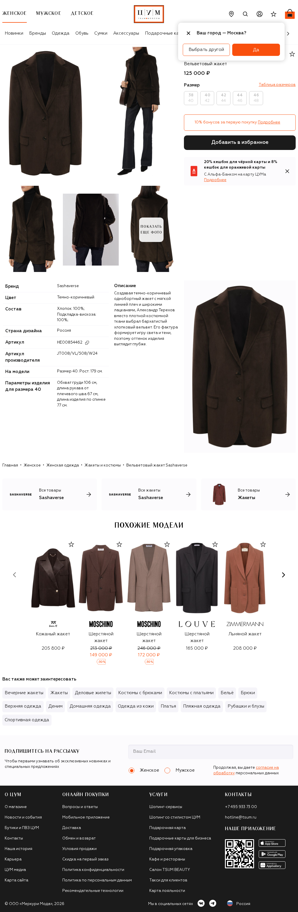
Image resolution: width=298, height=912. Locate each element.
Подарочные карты (166, 33)
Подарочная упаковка (170, 849)
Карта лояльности (167, 891)
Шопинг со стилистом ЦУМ (174, 817)
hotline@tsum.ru (240, 817)
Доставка (71, 828)
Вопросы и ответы (80, 807)
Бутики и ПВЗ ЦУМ (22, 828)
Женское (32, 465)
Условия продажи (79, 849)
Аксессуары (126, 33)
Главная (10, 465)
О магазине (16, 807)
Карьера (13, 859)
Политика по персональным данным (97, 880)
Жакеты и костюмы (102, 465)
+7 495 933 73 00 (241, 807)
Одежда (61, 33)
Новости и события (23, 817)
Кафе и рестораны (167, 859)
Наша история (18, 849)
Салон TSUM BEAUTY (169, 870)
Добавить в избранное (240, 142)
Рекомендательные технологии (92, 891)
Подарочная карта (167, 828)
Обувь (81, 33)
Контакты (14, 838)
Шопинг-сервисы (165, 807)
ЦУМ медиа (15, 870)
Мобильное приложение (86, 817)
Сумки (100, 33)
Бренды (37, 33)
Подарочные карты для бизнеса (180, 838)
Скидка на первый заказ (85, 859)
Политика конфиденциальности (93, 870)
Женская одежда (62, 465)
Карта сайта (16, 880)
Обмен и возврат (79, 838)
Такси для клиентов (168, 880)
